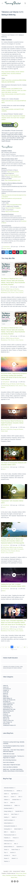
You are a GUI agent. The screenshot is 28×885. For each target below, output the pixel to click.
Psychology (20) (7, 715)
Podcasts (13, 550)
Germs (6, 814)
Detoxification (8, 805)
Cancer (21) (6, 687)
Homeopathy (20, 290)
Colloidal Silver (16, 799)
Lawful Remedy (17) (8, 707)
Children (7, 799)
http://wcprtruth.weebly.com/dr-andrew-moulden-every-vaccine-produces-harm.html (12, 73)
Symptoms (20, 846)
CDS (20, 796)
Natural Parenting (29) (8, 711)
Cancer (4, 429)
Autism (4, 248)
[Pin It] (14, 252)
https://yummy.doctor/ (13, 171)
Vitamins (7, 861)
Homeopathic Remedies (10, 826)
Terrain (6, 849)
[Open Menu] (2, 3)
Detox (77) (5, 695)
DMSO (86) (5, 696)
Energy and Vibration (14, 289)
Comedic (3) (6, 690)
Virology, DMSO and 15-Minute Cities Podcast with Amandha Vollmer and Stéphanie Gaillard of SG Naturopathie (12, 541)
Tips (6, 852)
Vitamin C (15, 858)
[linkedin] (17, 881)
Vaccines (9, 248)
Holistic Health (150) (8, 704)
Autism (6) (5, 685)
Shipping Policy (21, 875)
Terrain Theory (15, 849)
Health (14, 817)
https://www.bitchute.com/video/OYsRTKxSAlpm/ (13, 101)
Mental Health (18, 829)
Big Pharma (15, 793)
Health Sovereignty (9, 820)
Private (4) (5, 714)
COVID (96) (6, 692)
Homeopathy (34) (7, 706)
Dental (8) (5, 693)
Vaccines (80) (6, 723)
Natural (13, 832)
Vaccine (13, 852)
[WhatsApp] (21, 252)
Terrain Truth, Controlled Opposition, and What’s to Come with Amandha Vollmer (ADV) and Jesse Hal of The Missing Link (13, 622)
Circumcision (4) (7, 688)
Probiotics (7, 837)
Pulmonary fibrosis (9, 840)
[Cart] (25, 3)
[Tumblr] (17, 252)
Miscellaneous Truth (5, 292)
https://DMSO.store (16, 177)
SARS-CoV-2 (8, 843)
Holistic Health (13, 290)
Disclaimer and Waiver (11, 875)
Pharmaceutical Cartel (10, 834)
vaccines (7, 855)
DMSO (7, 289)
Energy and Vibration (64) (9, 699)
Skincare (18, 550)
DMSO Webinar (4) (7, 698)
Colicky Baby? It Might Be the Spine (11, 764)
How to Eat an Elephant (8, 762)
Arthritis (19, 790)
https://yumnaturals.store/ (12, 175)
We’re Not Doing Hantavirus (9, 760)
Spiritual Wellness (9, 846)
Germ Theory (15, 814)
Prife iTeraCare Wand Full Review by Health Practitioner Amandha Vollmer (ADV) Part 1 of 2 (12, 423)
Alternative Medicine (9, 787)
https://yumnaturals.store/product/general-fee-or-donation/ (13, 195)
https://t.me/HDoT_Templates (13, 208)
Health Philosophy (5, 290)
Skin (16, 843)
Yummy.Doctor (6, 246)
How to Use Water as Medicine (10, 767)
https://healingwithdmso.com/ (12, 180)
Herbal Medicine (8, 823)
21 (24, 647)
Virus (14, 855)
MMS (6, 832)
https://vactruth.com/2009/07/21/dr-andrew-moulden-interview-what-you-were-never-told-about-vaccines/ (14, 90)
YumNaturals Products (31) (9, 725)
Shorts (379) (6, 717)
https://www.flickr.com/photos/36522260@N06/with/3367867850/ (13, 81)
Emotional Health (9, 808)
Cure (6, 802)
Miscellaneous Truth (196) (9, 709)
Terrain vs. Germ (15, 292)
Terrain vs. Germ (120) (8, 720)
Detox (3, 289)
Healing (6, 817)
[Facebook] (3, 252)
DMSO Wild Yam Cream (8, 753)
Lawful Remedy (4, 385)
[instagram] (15, 881)
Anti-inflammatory (9, 790)
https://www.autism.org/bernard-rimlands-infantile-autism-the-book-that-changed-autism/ (13, 117)
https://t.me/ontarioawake (12, 211)
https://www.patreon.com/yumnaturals (11, 198)
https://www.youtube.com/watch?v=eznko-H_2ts (13, 95)
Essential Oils (19, 811)
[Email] (24, 252)
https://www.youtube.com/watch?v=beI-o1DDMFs (12, 110)
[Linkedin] (10, 252)
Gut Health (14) (6, 701)
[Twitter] (6, 252)
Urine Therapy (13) (7, 722)
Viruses (6, 858)
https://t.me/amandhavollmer (14, 204)
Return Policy (14, 877)
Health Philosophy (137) (8, 703)
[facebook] (12, 881)
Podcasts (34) (6, 712)
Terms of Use (19, 873)
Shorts (3, 469)
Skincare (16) (6, 719)
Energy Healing (8, 811)
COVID (7, 429)
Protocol (16, 837)
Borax (6, 796)
